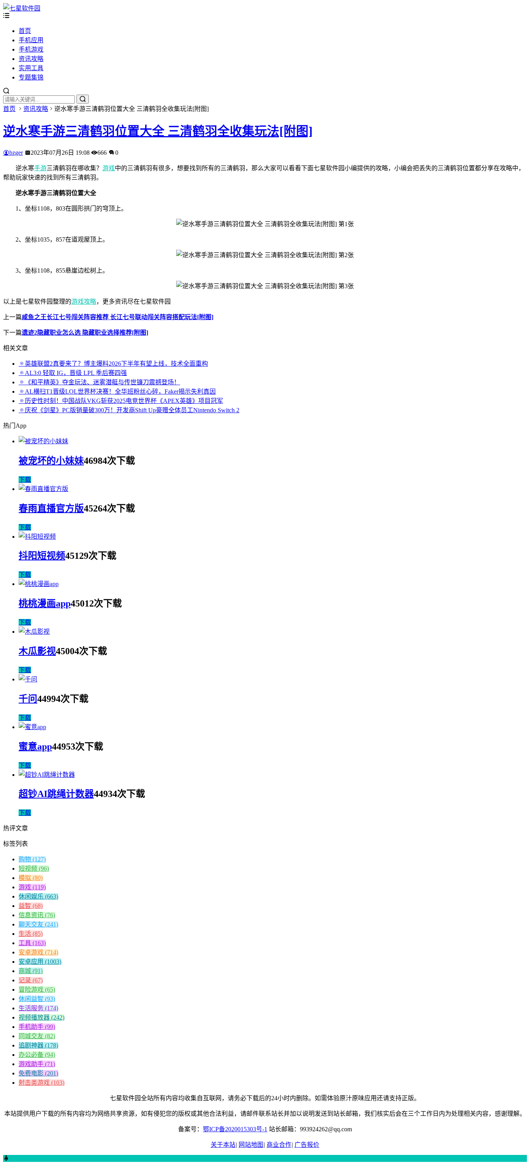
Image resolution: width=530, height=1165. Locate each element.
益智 (31, 905)
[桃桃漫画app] (39, 584)
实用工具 (31, 68)
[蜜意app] (32, 727)
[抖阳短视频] (37, 536)
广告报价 (306, 1144)
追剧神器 (38, 1045)
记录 (31, 980)
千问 (28, 699)
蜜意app (35, 747)
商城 (31, 971)
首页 (25, 31)
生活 (31, 933)
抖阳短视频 (42, 556)
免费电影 (38, 1073)
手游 (40, 168)
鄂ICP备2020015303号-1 (235, 1129)
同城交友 (37, 1036)
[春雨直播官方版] (43, 489)
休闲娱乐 (38, 896)
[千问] (28, 679)
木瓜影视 (37, 651)
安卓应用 (40, 961)
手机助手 (37, 1026)
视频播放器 (41, 1017)
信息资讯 (37, 915)
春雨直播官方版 (51, 508)
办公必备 (37, 1054)
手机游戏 (31, 49)
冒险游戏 (37, 989)
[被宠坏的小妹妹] (43, 441)
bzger (16, 152)
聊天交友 (38, 924)
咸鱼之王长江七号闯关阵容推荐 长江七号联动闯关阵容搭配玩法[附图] (117, 317)
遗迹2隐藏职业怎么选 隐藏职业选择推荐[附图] (85, 332)
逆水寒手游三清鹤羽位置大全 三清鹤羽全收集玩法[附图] (158, 131)
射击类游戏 (41, 1082)
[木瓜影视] (34, 631)
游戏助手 (37, 1064)
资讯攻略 (31, 58)
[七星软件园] (21, 8)
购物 (32, 859)
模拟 (31, 878)
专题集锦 (31, 77)
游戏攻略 (83, 301)
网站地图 (251, 1144)
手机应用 (31, 40)
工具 (32, 943)
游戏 (108, 168)
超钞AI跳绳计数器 (56, 794)
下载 (25, 479)
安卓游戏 (38, 952)
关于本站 (223, 1144)
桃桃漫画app (45, 603)
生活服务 (38, 1008)
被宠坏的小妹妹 (51, 461)
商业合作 (279, 1144)
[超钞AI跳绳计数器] (47, 774)
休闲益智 (37, 999)
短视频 (34, 868)
